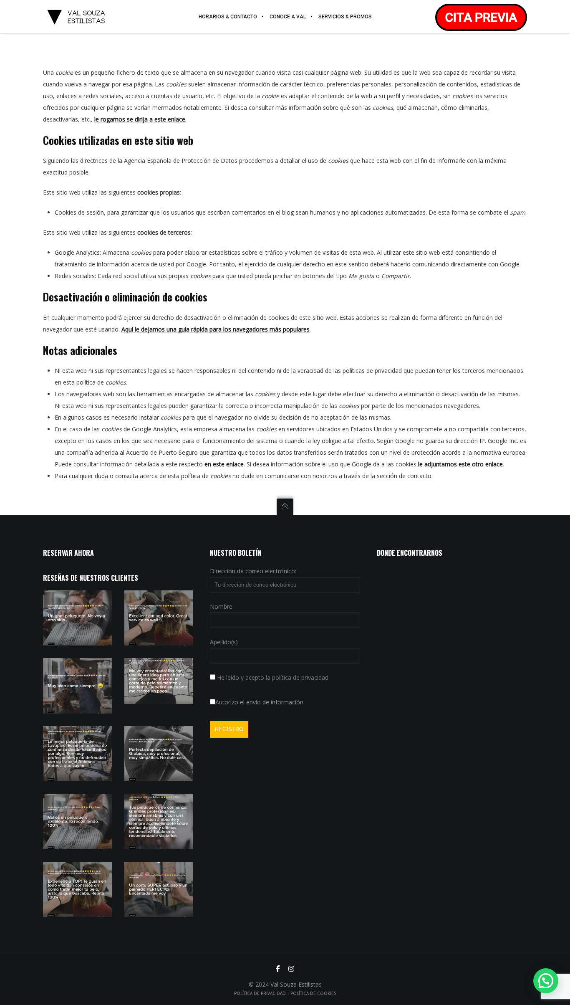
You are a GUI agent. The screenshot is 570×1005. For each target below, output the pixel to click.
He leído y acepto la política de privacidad (272, 677)
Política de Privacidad (260, 993)
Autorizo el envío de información (259, 702)
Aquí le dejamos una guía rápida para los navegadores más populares (215, 329)
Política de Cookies (313, 993)
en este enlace (224, 464)
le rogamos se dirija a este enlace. (140, 119)
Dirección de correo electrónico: (253, 571)
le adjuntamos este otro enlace (460, 464)
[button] (545, 980)
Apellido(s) (224, 642)
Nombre (221, 606)
